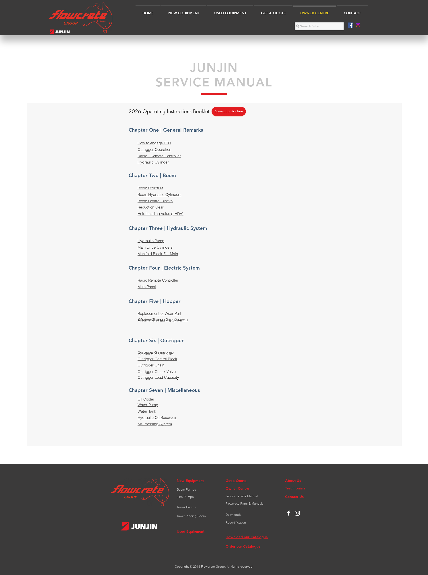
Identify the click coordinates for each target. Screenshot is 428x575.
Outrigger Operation (154, 149)
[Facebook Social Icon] (350, 25)
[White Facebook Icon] (288, 513)
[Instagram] (358, 25)
